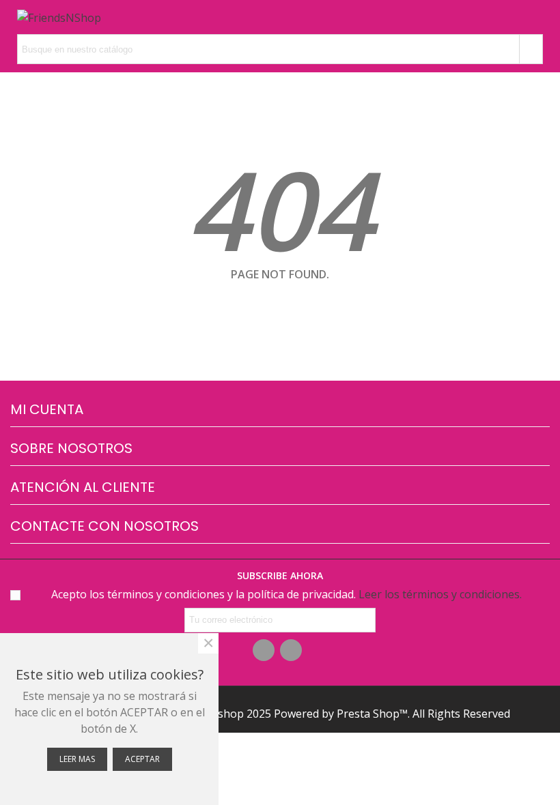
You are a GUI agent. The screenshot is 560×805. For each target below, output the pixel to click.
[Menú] (537, 17)
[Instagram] (291, 650)
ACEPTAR (142, 759)
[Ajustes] (121, 17)
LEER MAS (77, 759)
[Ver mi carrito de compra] (511, 17)
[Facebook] (264, 650)
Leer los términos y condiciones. (440, 594)
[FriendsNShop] (59, 17)
